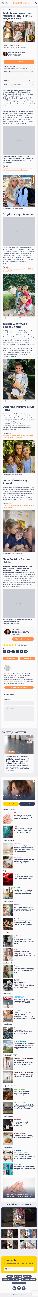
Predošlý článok (10, 658)
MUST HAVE (18, 857)
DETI (15, 1028)
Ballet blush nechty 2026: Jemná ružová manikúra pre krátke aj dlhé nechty (24, 817)
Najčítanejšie (11, 804)
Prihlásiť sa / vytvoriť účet (19, 687)
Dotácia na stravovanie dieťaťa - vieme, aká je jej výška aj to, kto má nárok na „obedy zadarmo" (18, 170)
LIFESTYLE (17, 1011)
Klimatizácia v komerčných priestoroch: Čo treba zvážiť (23, 1075)
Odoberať (30, 1269)
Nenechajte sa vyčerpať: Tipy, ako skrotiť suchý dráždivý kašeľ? (24, 970)
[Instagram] (14, 1288)
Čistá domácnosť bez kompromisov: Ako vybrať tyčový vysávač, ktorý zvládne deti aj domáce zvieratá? (24, 1155)
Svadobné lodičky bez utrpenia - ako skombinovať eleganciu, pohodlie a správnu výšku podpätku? (24, 848)
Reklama (27, 1276)
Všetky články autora (22, 639)
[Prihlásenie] (2, 3)
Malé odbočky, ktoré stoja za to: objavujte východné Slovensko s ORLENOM (24, 1001)
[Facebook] (24, 1288)
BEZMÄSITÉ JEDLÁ (20, 1133)
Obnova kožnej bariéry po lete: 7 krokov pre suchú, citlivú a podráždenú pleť (23, 830)
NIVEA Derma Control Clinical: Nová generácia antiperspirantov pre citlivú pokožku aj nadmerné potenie (24, 1015)
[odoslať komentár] (31, 718)
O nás (10, 1276)
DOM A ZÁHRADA (20, 1041)
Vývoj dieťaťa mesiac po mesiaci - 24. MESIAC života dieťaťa (18, 270)
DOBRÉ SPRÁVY (19, 997)
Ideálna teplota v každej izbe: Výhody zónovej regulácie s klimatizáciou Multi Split (24, 1106)
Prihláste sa (8, 673)
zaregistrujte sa (9, 681)
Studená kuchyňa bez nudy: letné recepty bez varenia (23, 1136)
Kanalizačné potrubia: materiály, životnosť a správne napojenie (21, 1093)
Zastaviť (19, 76)
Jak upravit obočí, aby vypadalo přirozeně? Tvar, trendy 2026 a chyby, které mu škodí (24, 954)
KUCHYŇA (17, 1120)
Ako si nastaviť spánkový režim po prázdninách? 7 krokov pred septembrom (23, 922)
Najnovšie (27, 804)
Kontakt (18, 1276)
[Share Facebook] (4, 651)
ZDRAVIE (17, 874)
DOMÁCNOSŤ (18, 1150)
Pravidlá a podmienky (10, 1280)
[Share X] (13, 651)
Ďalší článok (27, 658)
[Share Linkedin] (21, 651)
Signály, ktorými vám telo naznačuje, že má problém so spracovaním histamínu (24, 892)
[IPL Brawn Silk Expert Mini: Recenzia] (28, 1244)
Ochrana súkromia (28, 1280)
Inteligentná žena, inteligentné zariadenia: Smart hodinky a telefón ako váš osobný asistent (24, 984)
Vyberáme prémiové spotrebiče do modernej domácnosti (22, 1123)
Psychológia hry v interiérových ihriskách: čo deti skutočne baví (23, 1031)
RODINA (10, 9)
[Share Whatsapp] (9, 651)
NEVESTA (17, 843)
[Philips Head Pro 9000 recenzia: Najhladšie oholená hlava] (28, 1233)
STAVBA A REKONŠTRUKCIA (23, 1058)
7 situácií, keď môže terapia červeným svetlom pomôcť (23, 877)
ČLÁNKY (16, 966)
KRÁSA (16, 813)
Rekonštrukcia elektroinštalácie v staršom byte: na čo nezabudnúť (23, 1062)
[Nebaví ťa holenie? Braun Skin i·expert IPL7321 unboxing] (10, 1244)
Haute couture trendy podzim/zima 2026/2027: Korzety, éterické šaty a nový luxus (24, 940)
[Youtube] (19, 1288)
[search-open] (6, 3)
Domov (5, 9)
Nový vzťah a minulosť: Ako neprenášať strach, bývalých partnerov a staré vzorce (24, 909)
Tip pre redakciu (19, 1283)
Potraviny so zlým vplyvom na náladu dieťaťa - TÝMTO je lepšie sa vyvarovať (18, 436)
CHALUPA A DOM (20, 1089)
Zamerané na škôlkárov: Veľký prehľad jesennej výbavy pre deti (19, 506)
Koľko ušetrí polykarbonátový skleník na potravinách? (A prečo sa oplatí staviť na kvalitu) (24, 1046)
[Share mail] (26, 651)
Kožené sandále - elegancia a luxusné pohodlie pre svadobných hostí (24, 861)
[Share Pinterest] (17, 651)
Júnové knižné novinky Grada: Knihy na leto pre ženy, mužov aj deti (24, 1168)
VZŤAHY (16, 905)
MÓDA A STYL (18, 936)
